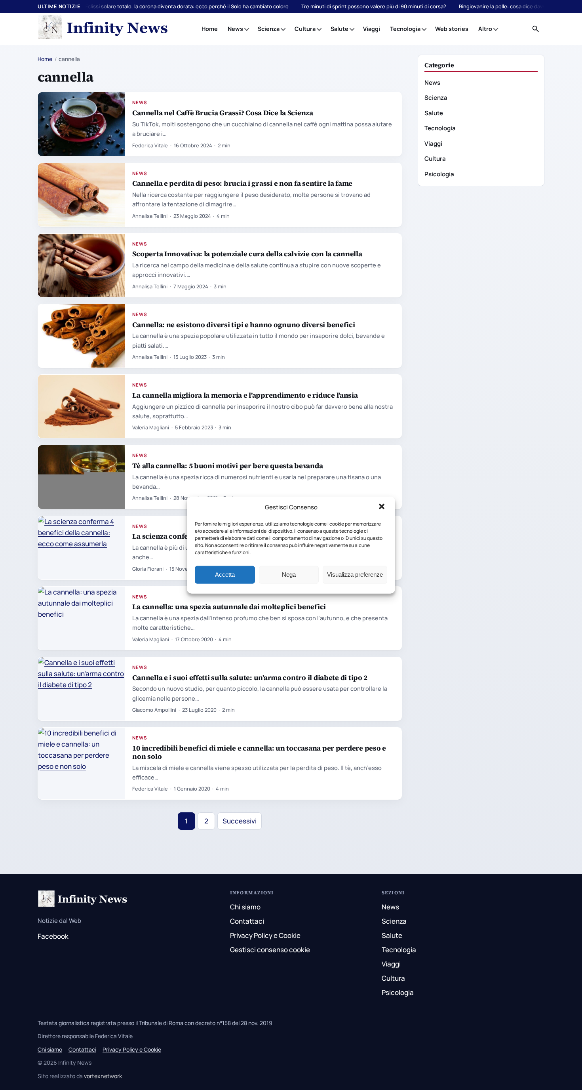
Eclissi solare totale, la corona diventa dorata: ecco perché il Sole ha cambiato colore (187, 6)
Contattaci (247, 921)
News (235, 28)
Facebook (53, 936)
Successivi (240, 820)
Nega (289, 574)
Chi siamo (245, 906)
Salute (339, 28)
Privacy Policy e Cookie (265, 935)
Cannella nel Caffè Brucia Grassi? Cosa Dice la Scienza (222, 113)
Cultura (305, 28)
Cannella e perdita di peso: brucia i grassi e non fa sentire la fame (242, 183)
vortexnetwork (103, 1076)
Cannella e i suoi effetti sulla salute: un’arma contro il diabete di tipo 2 (249, 677)
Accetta (225, 574)
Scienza (269, 28)
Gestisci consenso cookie (270, 949)
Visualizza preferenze (355, 574)
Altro (485, 28)
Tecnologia (405, 28)
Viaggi (371, 28)
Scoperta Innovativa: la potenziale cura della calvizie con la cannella (247, 254)
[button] (382, 507)
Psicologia (439, 174)
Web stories (451, 28)
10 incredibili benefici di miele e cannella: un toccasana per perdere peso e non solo (259, 752)
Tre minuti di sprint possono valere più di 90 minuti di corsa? (373, 6)
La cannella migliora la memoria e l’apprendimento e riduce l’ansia (245, 395)
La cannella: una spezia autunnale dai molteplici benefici (229, 607)
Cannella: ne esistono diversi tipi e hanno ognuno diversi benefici (243, 325)
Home (210, 28)
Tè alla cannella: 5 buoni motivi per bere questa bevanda (227, 466)
